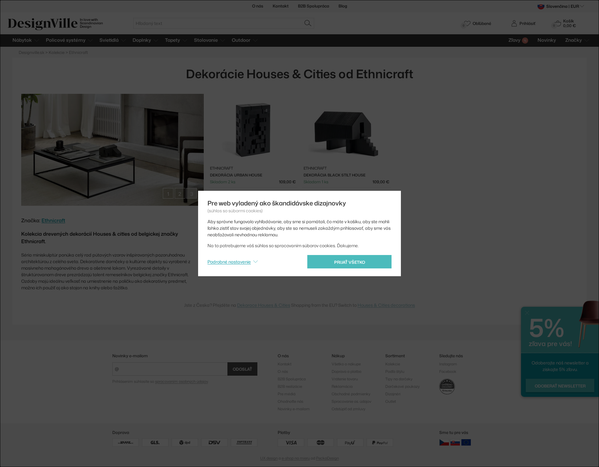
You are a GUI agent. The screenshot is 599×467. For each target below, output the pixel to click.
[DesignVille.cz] (444, 441)
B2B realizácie (290, 386)
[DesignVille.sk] (455, 441)
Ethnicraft (53, 220)
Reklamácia (342, 386)
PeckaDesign (327, 458)
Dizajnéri (393, 394)
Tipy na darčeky (398, 379)
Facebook (447, 371)
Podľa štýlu (394, 371)
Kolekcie (392, 364)
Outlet (390, 401)
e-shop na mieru (296, 458)
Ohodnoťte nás (290, 401)
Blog (342, 6)
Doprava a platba (346, 371)
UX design (269, 458)
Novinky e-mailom (130, 356)
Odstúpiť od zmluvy (348, 409)
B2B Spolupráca (313, 6)
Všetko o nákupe (346, 364)
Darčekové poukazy (402, 386)
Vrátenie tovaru (345, 379)
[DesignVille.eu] (466, 441)
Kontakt (281, 6)
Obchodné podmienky (351, 394)
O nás (257, 6)
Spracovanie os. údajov (351, 401)
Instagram (448, 364)
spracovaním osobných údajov (181, 381)
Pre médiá (286, 394)
